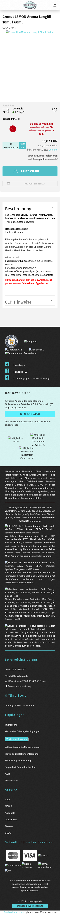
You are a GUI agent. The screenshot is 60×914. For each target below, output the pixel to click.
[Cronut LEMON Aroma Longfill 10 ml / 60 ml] (30, 54)
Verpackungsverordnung (18, 760)
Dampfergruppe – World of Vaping (32, 378)
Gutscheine (11, 819)
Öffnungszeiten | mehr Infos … (21, 705)
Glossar (9, 826)
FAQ (7, 799)
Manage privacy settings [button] (30, 906)
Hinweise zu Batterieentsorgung (21, 753)
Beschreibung (18, 208)
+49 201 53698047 (15, 669)
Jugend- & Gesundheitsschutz (21, 767)
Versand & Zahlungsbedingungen (22, 731)
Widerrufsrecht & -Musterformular (22, 747)
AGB (7, 773)
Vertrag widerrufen (16, 739)
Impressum (11, 724)
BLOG (8, 832)
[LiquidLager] (30, 5)
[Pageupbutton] (53, 909)
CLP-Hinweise (18, 302)
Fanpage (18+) (21, 371)
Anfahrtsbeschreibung (19, 686)
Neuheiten (46, 517)
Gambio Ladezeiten (14, 912)
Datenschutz (11, 780)
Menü (5, 5)
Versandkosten (19, 887)
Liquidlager (19, 365)
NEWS (8, 806)
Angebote (24, 521)
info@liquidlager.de (17, 676)
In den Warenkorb (30, 170)
